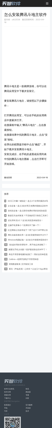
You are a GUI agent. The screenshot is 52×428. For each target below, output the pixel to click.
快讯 (27, 389)
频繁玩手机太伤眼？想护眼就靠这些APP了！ (28, 249)
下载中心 (7, 398)
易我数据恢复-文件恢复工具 (21, 264)
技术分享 (7, 392)
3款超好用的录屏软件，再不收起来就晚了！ (28, 244)
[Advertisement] (26, 55)
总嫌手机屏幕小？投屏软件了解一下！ (24, 225)
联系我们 (7, 405)
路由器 (28, 392)
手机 (5, 408)
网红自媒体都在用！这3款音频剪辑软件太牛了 (28, 235)
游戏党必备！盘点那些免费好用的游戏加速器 (27, 210)
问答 (27, 398)
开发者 (28, 408)
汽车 (5, 411)
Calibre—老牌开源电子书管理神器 (24, 259)
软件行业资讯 (9, 389)
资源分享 (7, 395)
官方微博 (29, 405)
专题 (27, 395)
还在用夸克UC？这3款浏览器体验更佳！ (25, 220)
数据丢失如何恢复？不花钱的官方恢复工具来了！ (29, 215)
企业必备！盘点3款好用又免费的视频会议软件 (28, 206)
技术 (27, 411)
